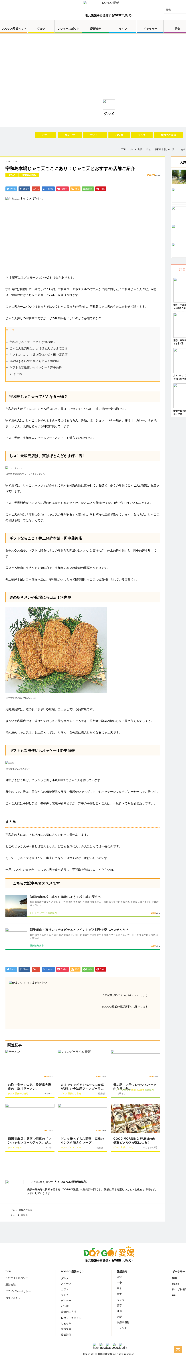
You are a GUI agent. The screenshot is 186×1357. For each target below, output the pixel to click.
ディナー (95, 135)
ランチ (142, 135)
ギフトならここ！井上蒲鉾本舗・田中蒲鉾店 (38, 354)
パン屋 (119, 135)
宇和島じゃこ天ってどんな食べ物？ (32, 342)
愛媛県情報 (123, 1322)
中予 (119, 1282)
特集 (174, 1278)
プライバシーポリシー (18, 1291)
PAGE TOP (178, 1349)
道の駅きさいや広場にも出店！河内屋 (34, 361)
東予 (119, 1288)
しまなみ (66, 1323)
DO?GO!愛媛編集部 (74, 1181)
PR (174, 1295)
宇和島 (24, 1215)
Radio (175, 1283)
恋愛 (119, 1316)
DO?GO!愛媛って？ (14, 28)
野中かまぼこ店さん (16, 769)
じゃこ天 (15, 1215)
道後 (119, 1276)
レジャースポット (68, 28)
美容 (119, 1305)
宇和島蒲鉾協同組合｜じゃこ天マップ (23, 474)
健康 (119, 1311)
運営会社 (10, 1284)
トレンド (122, 1327)
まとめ (17, 373)
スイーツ (70, 135)
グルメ (41, 28)
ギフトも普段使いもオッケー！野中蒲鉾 (35, 367)
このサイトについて (16, 1277)
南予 (119, 1293)
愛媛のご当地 (168, 135)
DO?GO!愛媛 (105, 1354)
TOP (8, 1271)
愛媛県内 (66, 1329)
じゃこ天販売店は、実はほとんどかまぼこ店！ (39, 348)
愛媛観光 (95, 28)
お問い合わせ (13, 1298)
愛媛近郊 (66, 1334)
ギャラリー (150, 28)
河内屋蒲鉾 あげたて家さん (19, 698)
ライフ (123, 28)
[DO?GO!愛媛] (109, 6)
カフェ (45, 135)
